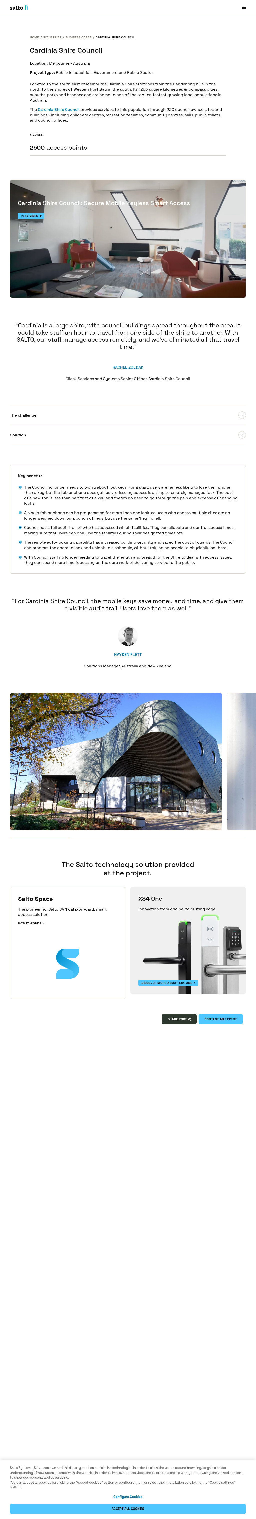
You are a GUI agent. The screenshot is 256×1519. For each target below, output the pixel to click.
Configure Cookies (128, 1497)
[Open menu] (244, 7)
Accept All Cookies (128, 1509)
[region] (128, 1489)
